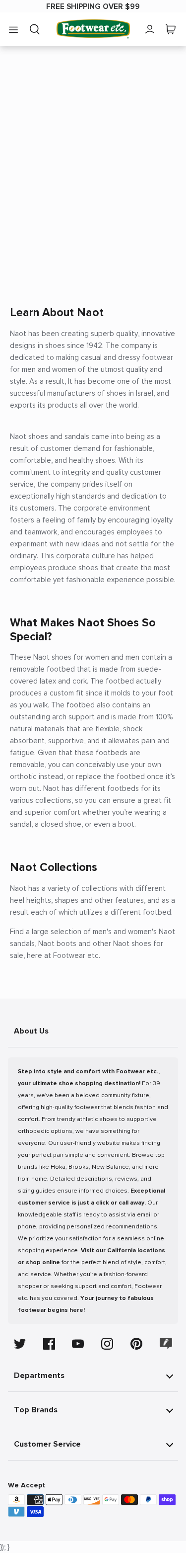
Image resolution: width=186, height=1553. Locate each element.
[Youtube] (78, 1344)
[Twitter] (20, 1344)
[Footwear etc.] (93, 29)
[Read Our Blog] (166, 1343)
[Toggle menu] (13, 29)
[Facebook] (49, 1344)
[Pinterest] (136, 1344)
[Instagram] (107, 1344)
